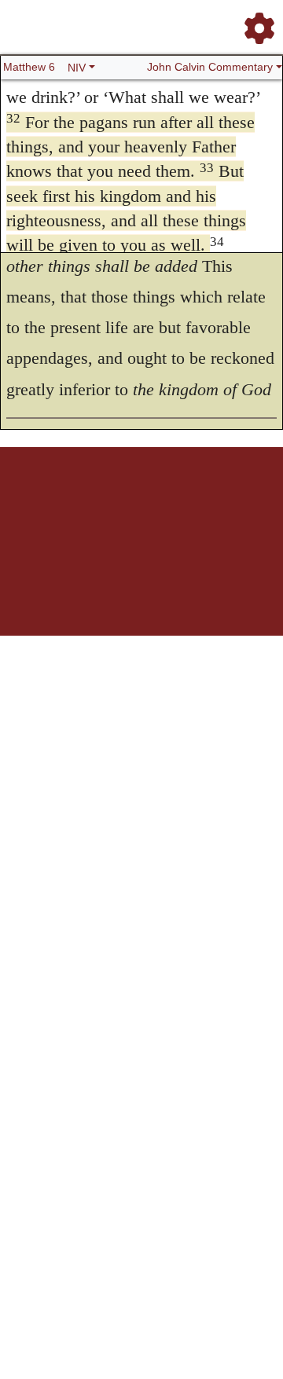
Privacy (239, 501)
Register (71, 501)
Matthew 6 (29, 67)
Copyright (202, 501)
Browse (107, 501)
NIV (77, 67)
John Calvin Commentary (210, 67)
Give (159, 510)
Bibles (138, 501)
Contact (130, 510)
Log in (38, 501)
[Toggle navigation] (255, 22)
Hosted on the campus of (142, 558)
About (167, 501)
